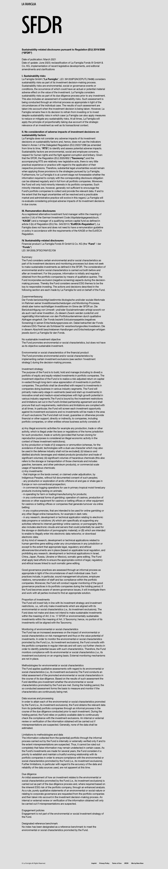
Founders (141, 5)
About (133, 5)
